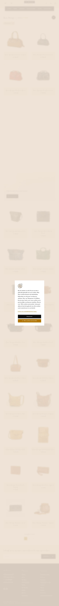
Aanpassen (29, 316)
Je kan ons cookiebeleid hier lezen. (27, 311)
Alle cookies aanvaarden (30, 320)
